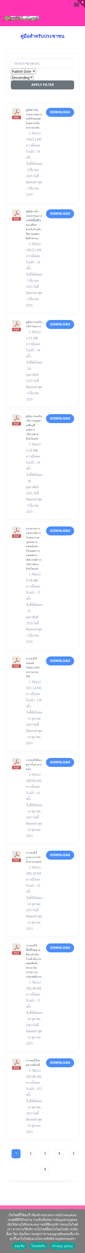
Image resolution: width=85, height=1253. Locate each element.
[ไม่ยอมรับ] (79, 1231)
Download (60, 112)
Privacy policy (62, 1246)
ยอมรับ (19, 1246)
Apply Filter (42, 84)
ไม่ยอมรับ (38, 1246)
